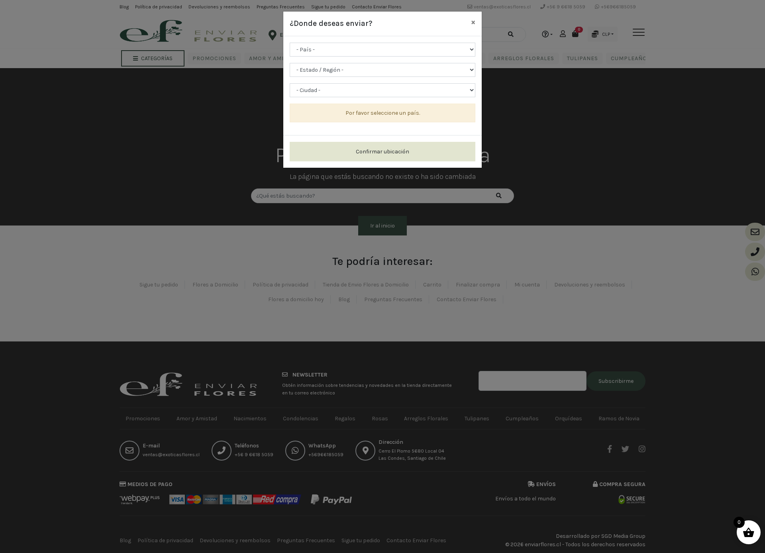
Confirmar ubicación (382, 151)
